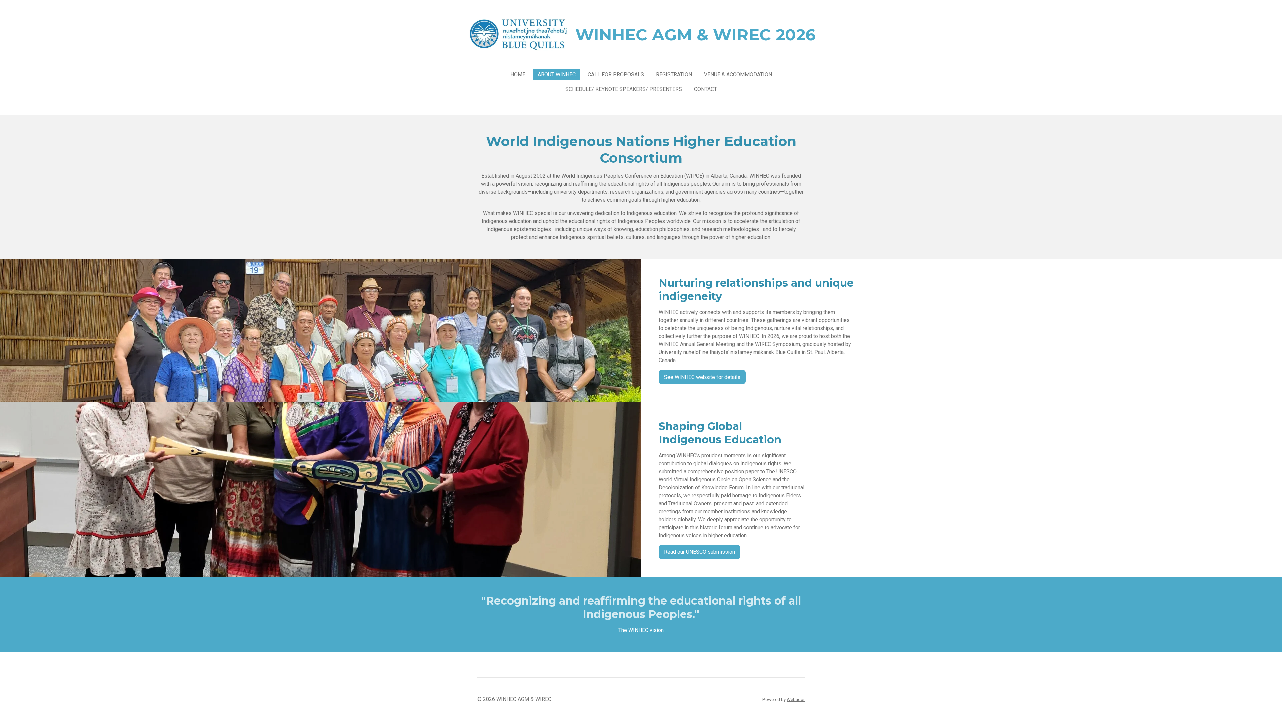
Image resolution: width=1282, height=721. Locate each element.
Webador (796, 699)
